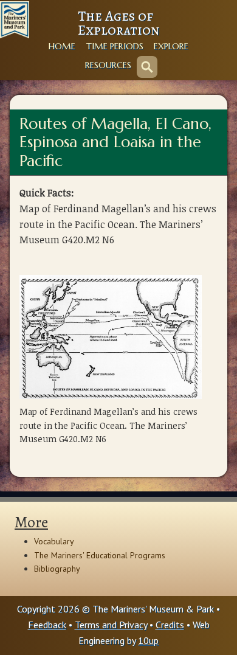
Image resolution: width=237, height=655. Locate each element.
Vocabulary (54, 541)
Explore (171, 46)
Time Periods (114, 46)
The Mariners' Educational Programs (99, 555)
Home (62, 46)
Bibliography (57, 568)
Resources (108, 65)
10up (148, 640)
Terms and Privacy (111, 625)
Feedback (47, 625)
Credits (170, 625)
